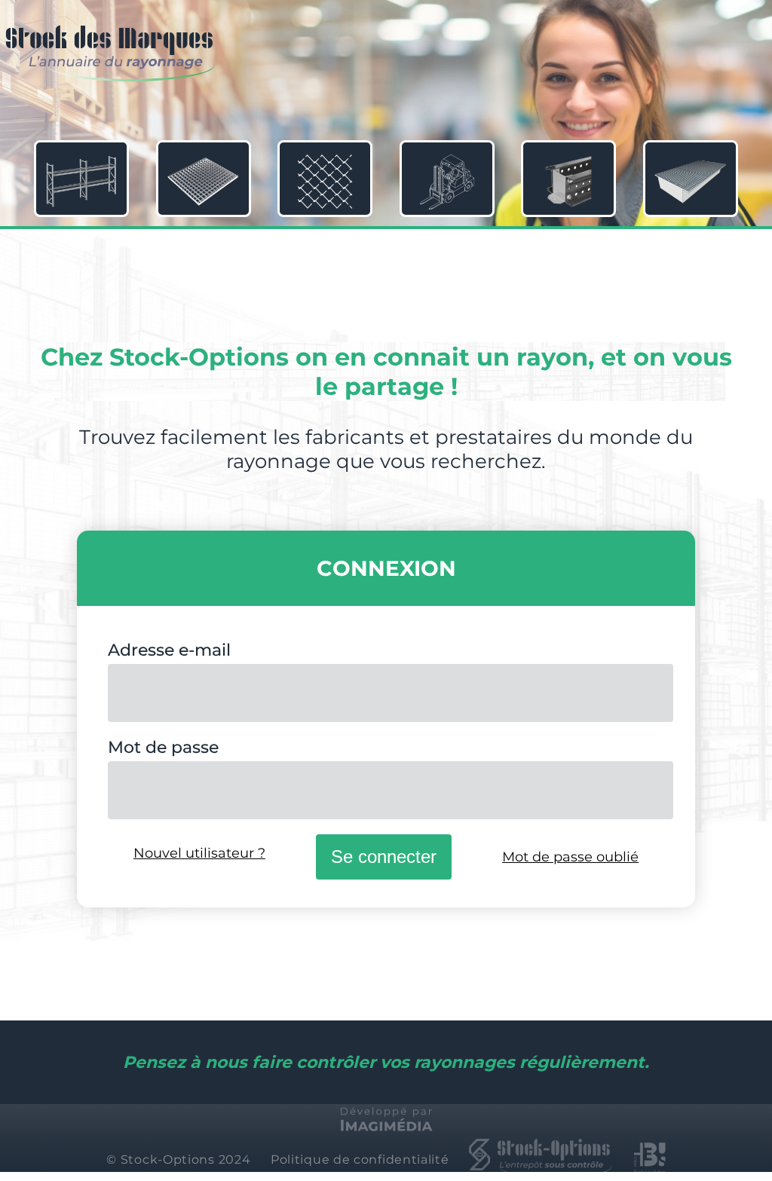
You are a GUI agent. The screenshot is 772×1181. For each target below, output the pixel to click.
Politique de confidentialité (360, 1159)
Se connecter (384, 856)
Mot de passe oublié (570, 857)
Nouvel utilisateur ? (199, 853)
